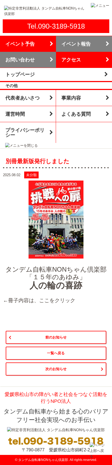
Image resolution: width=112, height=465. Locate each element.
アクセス (71, 59)
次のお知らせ (56, 369)
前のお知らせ (56, 337)
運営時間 (15, 114)
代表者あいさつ (22, 98)
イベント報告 (76, 44)
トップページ (20, 74)
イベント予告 (20, 44)
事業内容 (71, 98)
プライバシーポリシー (25, 132)
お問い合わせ (20, 59)
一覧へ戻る (56, 353)
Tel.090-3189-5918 (56, 26)
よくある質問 (76, 114)
